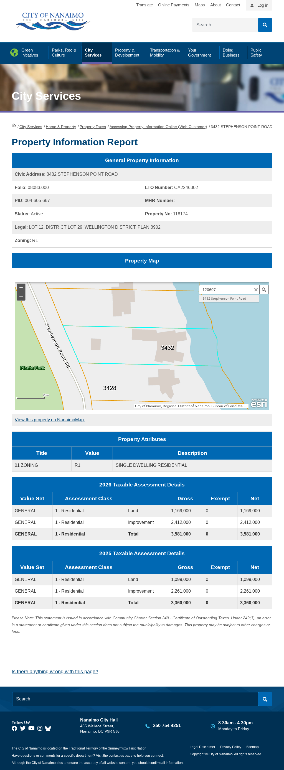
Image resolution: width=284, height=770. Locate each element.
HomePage (14, 125)
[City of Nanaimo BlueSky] (49, 728)
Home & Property (61, 126)
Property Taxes (93, 126)
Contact (233, 4)
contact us (116, 756)
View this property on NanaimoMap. (50, 419)
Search (265, 25)
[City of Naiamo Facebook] (14, 728)
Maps (200, 4)
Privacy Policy (230, 747)
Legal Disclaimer (202, 747)
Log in (262, 5)
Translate (144, 4)
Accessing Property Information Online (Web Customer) (158, 126)
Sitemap (252, 747)
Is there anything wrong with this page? (55, 671)
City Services (30, 126)
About (215, 4)
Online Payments (173, 4)
